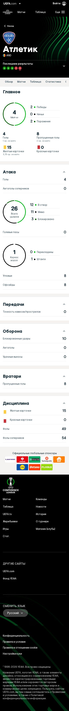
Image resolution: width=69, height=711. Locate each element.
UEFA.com (8, 571)
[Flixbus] (47, 467)
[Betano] (34, 467)
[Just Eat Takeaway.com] (59, 459)
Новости (41, 506)
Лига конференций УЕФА (7, 12)
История (41, 514)
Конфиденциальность (16, 635)
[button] (59, 12)
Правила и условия (14, 641)
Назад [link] (10, 26)
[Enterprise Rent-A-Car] (34, 459)
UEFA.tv (7, 514)
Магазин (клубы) (45, 528)
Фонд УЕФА (9, 578)
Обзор (9, 81)
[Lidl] (22, 467)
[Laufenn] (10, 459)
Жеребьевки (10, 521)
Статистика (53, 81)
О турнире (42, 521)
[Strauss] (22, 459)
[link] (21, 12)
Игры (6, 528)
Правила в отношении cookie (20, 647)
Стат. (6, 536)
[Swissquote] (47, 459)
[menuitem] (23, 12)
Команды (41, 499)
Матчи (21, 81)
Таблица (35, 81)
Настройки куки (12, 653)
